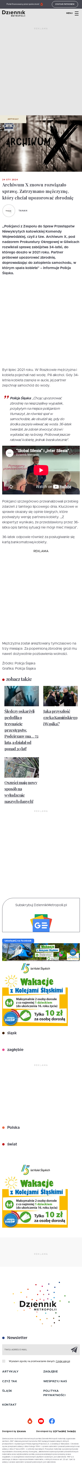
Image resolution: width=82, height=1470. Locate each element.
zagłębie (14, 1050)
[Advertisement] (41, 73)
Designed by (9, 1431)
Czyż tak (9, 1381)
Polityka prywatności (54, 1393)
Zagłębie (50, 1371)
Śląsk (7, 1391)
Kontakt (9, 1404)
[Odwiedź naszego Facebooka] (52, 1421)
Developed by (44, 1431)
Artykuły (13, 119)
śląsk (11, 1033)
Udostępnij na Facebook (18, 941)
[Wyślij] (74, 1349)
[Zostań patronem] (30, 1421)
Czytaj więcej (63, 1361)
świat (11, 1144)
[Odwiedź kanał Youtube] (41, 1421)
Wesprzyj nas (55, 1381)
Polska (13, 1128)
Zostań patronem (65, 4)
